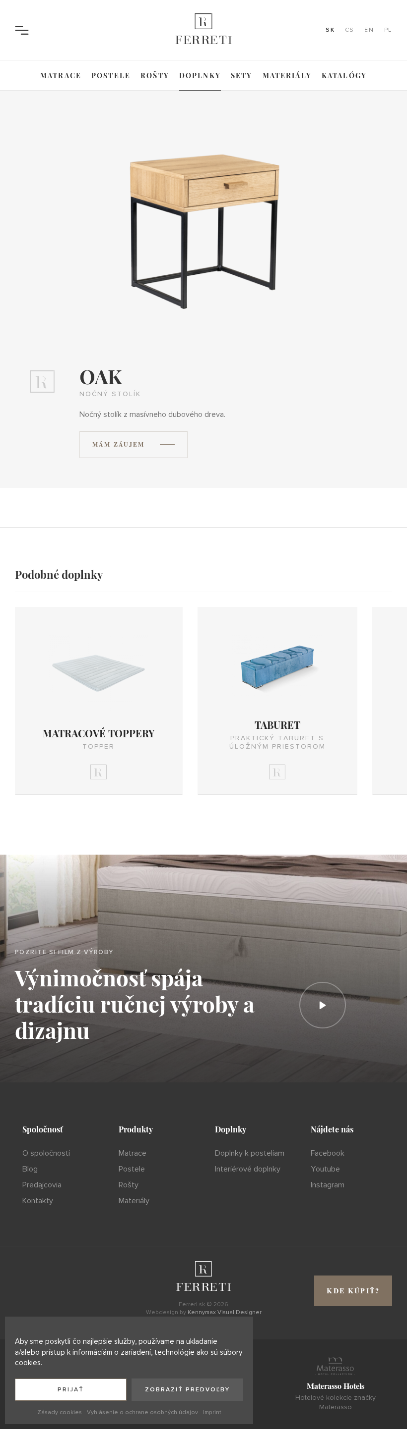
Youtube (325, 1169)
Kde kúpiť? (353, 1290)
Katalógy (344, 75)
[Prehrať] (322, 1005)
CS (349, 30)
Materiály (287, 75)
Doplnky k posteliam (249, 1153)
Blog (30, 1169)
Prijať (71, 1389)
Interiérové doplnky (247, 1169)
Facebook (327, 1153)
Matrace (60, 75)
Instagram (327, 1185)
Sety (242, 75)
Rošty (154, 75)
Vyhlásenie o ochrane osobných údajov (142, 1412)
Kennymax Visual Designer (225, 1312)
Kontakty (37, 1201)
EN (369, 30)
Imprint (212, 1412)
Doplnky (200, 75)
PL (388, 30)
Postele (111, 75)
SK (330, 30)
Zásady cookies (59, 1412)
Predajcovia (42, 1185)
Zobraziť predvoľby (187, 1389)
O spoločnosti (46, 1153)
